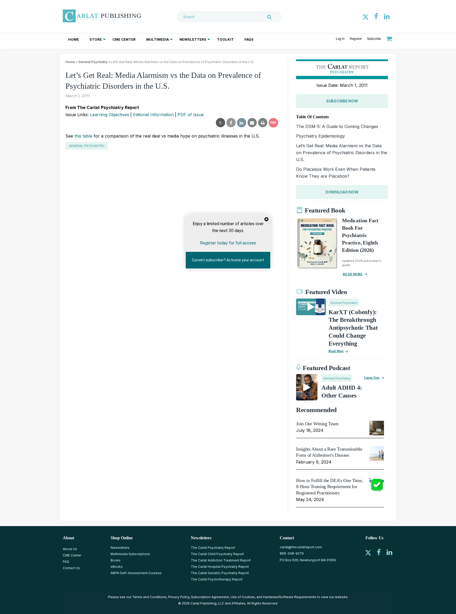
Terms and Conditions (149, 597)
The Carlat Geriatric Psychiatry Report (220, 573)
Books (116, 560)
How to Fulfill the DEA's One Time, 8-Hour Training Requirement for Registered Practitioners (329, 486)
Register (356, 39)
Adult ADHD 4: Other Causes (341, 391)
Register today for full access (228, 242)
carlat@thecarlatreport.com (301, 547)
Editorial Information (153, 114)
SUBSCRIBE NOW (342, 101)
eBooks (117, 567)
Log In (340, 39)
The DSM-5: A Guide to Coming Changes (337, 126)
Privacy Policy (178, 597)
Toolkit (225, 39)
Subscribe (374, 39)
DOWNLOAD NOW (342, 192)
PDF (273, 123)
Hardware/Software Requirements (289, 597)
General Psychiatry (92, 62)
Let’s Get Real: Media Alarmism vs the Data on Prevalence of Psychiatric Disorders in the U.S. (341, 152)
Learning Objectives (109, 114)
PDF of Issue (191, 114)
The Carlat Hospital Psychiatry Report (220, 567)
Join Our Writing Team (317, 423)
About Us (70, 549)
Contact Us (71, 568)
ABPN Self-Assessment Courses (136, 573)
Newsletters (192, 39)
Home (73, 39)
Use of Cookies (242, 597)
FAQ (66, 562)
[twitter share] (220, 122)
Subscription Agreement (210, 597)
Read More (336, 351)
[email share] (252, 122)
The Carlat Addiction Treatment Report (221, 560)
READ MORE (353, 274)
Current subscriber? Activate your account (228, 260)
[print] (262, 122)
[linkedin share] (241, 122)
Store (95, 39)
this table (83, 136)
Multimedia (157, 39)
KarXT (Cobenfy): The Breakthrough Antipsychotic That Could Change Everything (353, 328)
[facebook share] (231, 122)
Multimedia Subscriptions (130, 554)
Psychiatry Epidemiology (320, 136)
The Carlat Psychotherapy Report (217, 579)
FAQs (249, 39)
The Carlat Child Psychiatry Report (217, 554)
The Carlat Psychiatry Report (213, 548)
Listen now (372, 377)
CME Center (124, 39)
